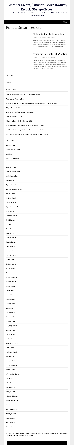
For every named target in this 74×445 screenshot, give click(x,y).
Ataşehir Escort (11, 167)
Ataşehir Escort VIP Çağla (14, 116)
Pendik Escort (10, 356)
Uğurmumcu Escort (12, 409)
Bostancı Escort (11, 198)
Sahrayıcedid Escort (12, 361)
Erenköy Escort (11, 242)
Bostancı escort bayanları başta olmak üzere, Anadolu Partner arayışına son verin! (32, 103)
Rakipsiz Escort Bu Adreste (14, 108)
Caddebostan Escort (12, 202)
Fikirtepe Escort (11, 255)
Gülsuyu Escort (10, 268)
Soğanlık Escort (11, 387)
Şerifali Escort (10, 370)
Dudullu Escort (10, 233)
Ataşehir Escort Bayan (13, 171)
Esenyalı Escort (11, 246)
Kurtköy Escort (10, 334)
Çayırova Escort (11, 211)
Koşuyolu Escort (11, 321)
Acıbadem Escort (11, 145)
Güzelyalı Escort (11, 273)
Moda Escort (10, 347)
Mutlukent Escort (11, 352)
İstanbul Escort (10, 295)
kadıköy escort (49, 433)
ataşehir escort (20, 433)
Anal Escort (9, 154)
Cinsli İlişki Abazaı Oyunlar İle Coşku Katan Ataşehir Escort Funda (27, 134)
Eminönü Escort (11, 238)
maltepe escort (10, 433)
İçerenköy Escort (11, 281)
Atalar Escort (10, 163)
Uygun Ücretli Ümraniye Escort (15, 99)
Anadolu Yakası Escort (13, 149)
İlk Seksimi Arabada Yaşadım (48, 34)
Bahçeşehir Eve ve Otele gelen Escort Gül (19, 121)
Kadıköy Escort (10, 299)
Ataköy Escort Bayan (12, 158)
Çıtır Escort (9, 224)
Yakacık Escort (10, 427)
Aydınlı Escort (10, 180)
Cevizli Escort (10, 220)
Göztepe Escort (11, 264)
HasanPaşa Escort (12, 277)
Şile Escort (9, 378)
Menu (65, 22)
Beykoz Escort (10, 193)
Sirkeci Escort (10, 383)
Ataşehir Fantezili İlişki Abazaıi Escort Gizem (20, 112)
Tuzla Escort (10, 405)
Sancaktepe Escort (12, 365)
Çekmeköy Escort (11, 215)
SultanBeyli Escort (12, 396)
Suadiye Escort (10, 392)
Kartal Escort (10, 308)
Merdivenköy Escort (12, 343)
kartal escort (29, 435)
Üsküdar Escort (10, 418)
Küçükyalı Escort (11, 330)
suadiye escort (39, 433)
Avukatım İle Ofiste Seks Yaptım (50, 54)
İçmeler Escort (10, 286)
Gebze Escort (10, 260)
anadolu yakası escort (61, 433)
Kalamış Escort (10, 303)
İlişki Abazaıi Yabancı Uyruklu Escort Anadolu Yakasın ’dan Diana (26, 130)
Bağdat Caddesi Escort (13, 185)
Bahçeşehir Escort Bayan (14, 189)
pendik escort (20, 435)
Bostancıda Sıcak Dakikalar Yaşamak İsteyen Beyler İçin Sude (25, 125)
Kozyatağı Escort (11, 325)
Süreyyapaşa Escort (12, 400)
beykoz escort (30, 433)
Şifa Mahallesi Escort (12, 374)
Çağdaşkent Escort (12, 207)
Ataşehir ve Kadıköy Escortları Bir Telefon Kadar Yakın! (23, 94)
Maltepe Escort (11, 339)
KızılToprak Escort (11, 317)
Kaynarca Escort (11, 312)
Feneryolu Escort (11, 251)
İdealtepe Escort (11, 290)
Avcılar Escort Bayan (12, 176)
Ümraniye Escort (11, 414)
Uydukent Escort (11, 422)
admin (53, 37)
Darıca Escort (10, 229)
